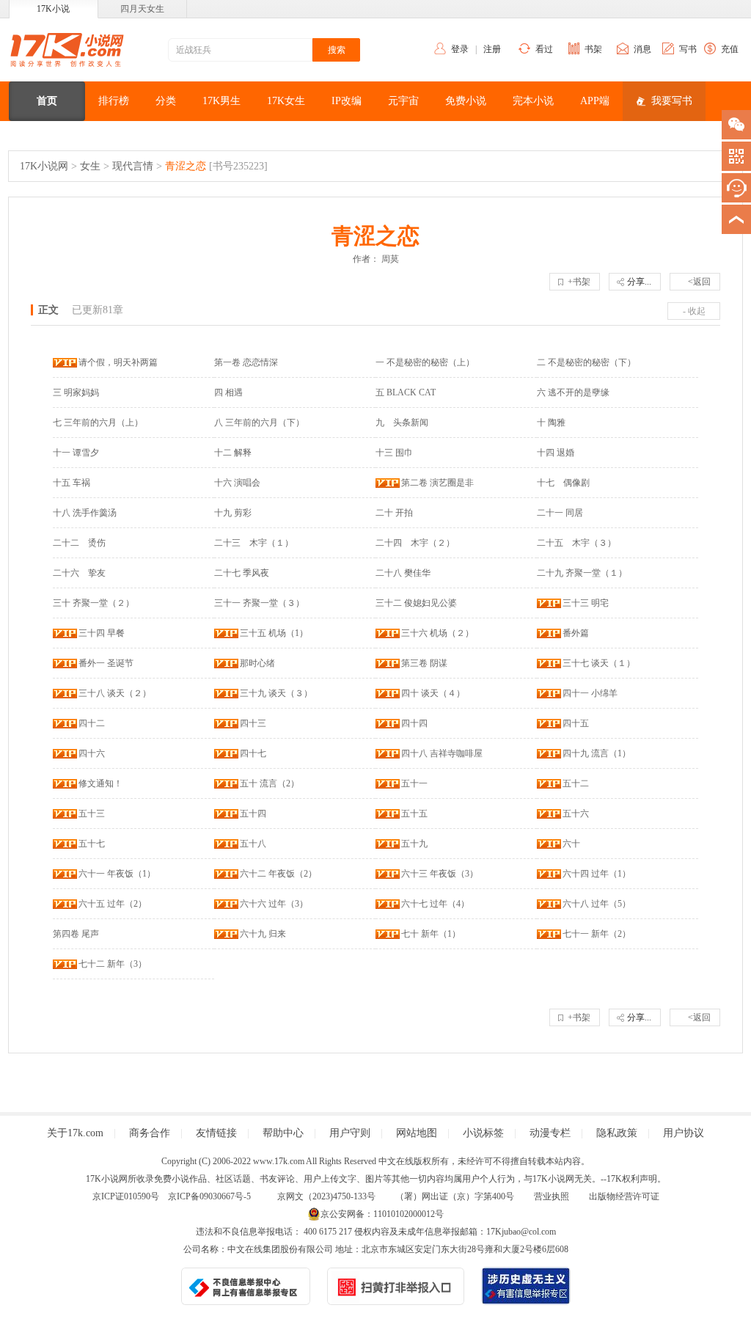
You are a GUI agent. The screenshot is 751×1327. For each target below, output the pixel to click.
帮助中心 (283, 1132)
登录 (460, 49)
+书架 (579, 282)
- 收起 (694, 311)
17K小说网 (44, 166)
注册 (492, 49)
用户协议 (683, 1132)
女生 (90, 166)
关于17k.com (75, 1132)
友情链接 (216, 1132)
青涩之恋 (185, 166)
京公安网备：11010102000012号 (382, 1214)
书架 (593, 49)
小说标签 (483, 1132)
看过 (544, 49)
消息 (642, 49)
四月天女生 (142, 9)
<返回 (699, 282)
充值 (730, 49)
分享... (639, 282)
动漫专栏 (550, 1132)
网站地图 (416, 1132)
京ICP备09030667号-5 (209, 1196)
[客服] (736, 187)
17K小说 (53, 9)
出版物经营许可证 (624, 1196)
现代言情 (132, 166)
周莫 (390, 259)
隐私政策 (616, 1132)
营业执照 (551, 1196)
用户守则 (349, 1132)
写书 (688, 49)
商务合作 (149, 1132)
